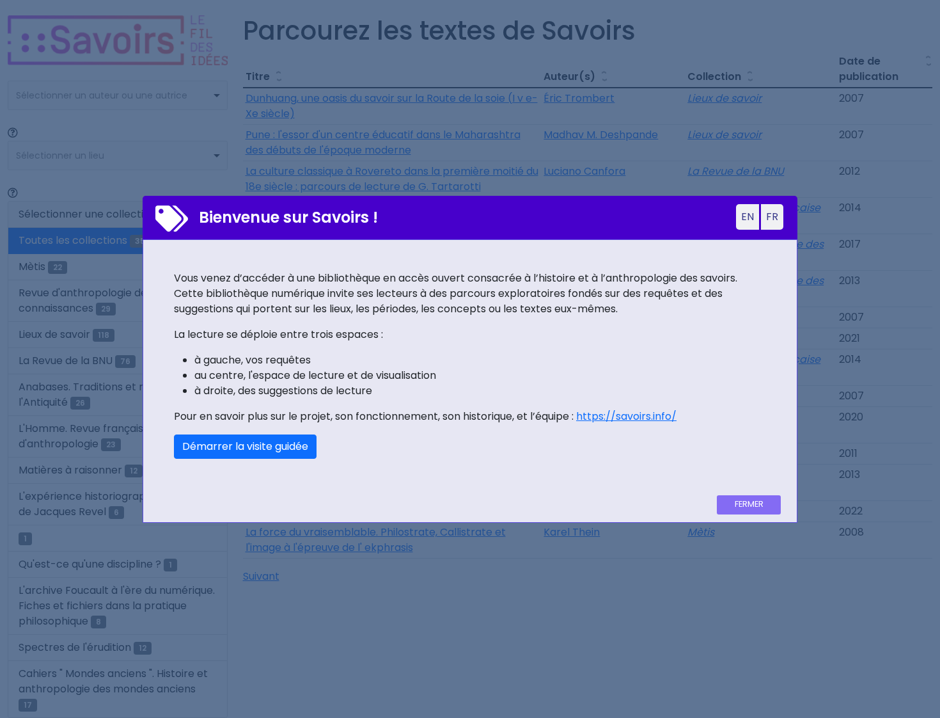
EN (747, 216)
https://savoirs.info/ (626, 416)
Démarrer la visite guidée (245, 446)
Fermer (749, 504)
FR (772, 216)
